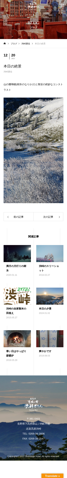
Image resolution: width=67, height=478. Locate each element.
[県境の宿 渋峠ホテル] (33, 5)
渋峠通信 (8, 71)
